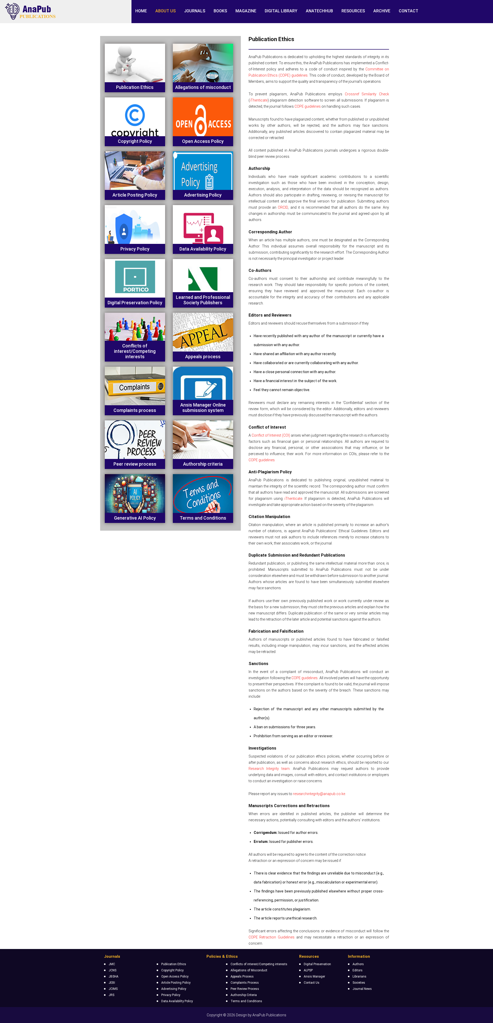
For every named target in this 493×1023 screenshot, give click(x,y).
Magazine (245, 10)
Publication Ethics (173, 964)
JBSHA (113, 976)
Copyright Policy (172, 970)
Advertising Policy (173, 989)
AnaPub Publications (269, 1015)
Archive (381, 10)
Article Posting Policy (176, 982)
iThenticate (259, 100)
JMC (112, 964)
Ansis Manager (314, 976)
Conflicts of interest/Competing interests (259, 964)
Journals (194, 10)
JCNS (112, 970)
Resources (353, 10)
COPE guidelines (308, 106)
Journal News (362, 989)
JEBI (112, 982)
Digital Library (281, 10)
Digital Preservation (317, 964)
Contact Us (311, 982)
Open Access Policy (174, 976)
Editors (358, 970)
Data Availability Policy (177, 1001)
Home (141, 10)
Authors (358, 964)
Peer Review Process (245, 989)
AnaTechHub (319, 10)
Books (220, 10)
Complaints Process (245, 982)
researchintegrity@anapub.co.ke (319, 794)
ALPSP (308, 970)
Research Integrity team (269, 769)
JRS (111, 995)
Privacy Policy (170, 995)
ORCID (283, 207)
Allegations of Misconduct (249, 970)
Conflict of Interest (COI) (271, 435)
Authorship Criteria (244, 995)
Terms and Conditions (246, 1001)
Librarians (359, 976)
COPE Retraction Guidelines (272, 937)
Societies (359, 982)
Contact (408, 10)
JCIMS (113, 989)
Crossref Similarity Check (367, 94)
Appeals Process (242, 976)
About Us (165, 10)
